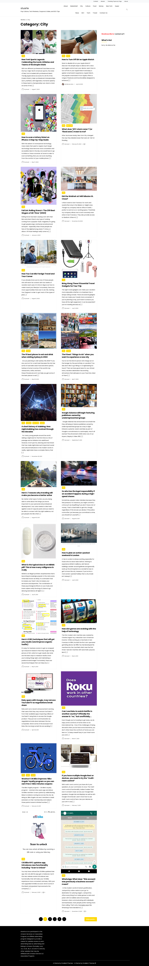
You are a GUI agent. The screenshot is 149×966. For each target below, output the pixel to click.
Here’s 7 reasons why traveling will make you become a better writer (37, 494)
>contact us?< (119, 34)
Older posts (90, 919)
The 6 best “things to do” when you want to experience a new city (78, 355)
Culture (87, 6)
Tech (88, 13)
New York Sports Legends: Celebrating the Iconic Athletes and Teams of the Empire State (38, 62)
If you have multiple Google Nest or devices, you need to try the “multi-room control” (78, 778)
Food (94, 6)
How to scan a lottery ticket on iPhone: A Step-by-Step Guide (35, 138)
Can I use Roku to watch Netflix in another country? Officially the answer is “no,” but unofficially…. (77, 714)
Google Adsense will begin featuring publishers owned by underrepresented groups (78, 415)
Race (77, 13)
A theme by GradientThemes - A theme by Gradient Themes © (74, 963)
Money (101, 6)
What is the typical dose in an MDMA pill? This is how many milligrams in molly (38, 567)
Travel (95, 13)
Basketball (74, 6)
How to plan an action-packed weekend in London (76, 554)
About (126, 1)
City (81, 6)
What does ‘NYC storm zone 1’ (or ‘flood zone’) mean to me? (77, 130)
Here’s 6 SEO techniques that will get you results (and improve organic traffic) (38, 642)
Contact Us (103, 13)
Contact (95, 1)
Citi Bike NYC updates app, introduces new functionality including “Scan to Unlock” (35, 865)
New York (109, 6)
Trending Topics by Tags (115, 1)
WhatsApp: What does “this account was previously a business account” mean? (78, 881)
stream (103, 1)
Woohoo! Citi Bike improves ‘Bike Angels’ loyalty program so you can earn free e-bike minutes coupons (38, 781)
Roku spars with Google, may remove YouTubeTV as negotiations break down (39, 703)
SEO (82, 13)
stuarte (25, 8)
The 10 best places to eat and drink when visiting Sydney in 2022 (37, 355)
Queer (117, 6)
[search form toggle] (126, 9)
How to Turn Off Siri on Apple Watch (78, 59)
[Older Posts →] (64, 919)
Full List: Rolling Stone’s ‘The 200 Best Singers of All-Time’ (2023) (38, 211)
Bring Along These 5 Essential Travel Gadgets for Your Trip (78, 284)
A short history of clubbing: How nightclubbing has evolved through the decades (38, 429)
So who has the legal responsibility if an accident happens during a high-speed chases (78, 494)
